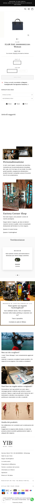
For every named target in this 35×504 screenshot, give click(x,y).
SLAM (17, 42)
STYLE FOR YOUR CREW (10, 486)
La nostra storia (5, 461)
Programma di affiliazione (8, 464)
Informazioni (8, 98)
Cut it (17, 59)
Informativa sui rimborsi (8, 469)
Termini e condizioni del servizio (10, 467)
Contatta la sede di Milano (17, 322)
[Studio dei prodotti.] (17, 411)
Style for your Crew (6, 456)
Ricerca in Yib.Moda (7, 475)
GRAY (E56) (12, 71)
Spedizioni (7, 94)
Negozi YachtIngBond (7, 458)
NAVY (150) (22, 71)
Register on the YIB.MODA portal (15, 480)
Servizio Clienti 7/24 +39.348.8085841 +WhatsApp (15, 453)
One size (17, 62)
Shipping (15, 53)
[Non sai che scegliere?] (17, 341)
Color (17, 67)
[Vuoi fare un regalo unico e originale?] (17, 375)
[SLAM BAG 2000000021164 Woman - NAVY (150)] (4, 140)
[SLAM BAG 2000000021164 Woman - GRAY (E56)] (2, 140)
